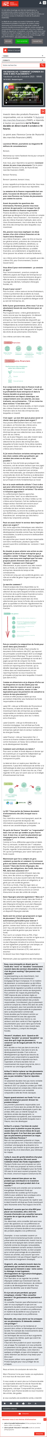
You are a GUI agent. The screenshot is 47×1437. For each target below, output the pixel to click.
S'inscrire (25, 1414)
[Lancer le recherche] (42, 65)
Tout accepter (22, 41)
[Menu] (44, 2)
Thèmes (5, 56)
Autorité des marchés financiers (23, 118)
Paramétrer (37, 41)
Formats (6, 60)
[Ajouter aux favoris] (5, 1403)
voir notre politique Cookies (24, 37)
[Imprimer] (23, 1403)
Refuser (8, 41)
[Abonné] (40, 2)
